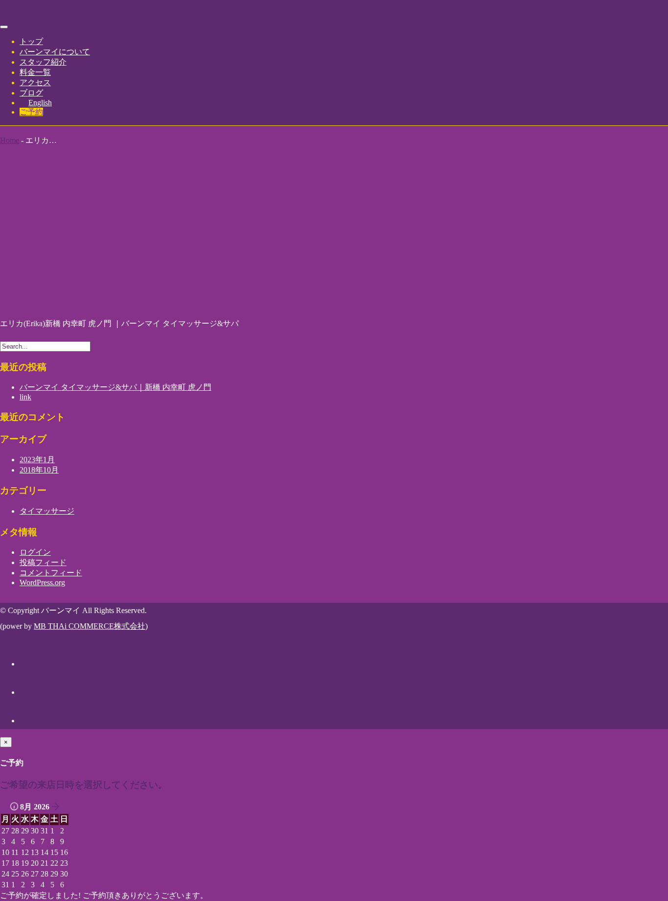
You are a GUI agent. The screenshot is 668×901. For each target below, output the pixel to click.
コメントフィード (51, 573)
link (25, 397)
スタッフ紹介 (43, 62)
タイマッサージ (47, 511)
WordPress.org (42, 582)
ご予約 (31, 112)
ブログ (31, 93)
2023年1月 (37, 459)
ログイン (35, 552)
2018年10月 (39, 470)
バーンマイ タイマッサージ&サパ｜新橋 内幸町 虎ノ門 (115, 387)
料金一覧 (35, 72)
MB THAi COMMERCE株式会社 (89, 626)
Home (9, 140)
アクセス (35, 82)
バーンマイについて (55, 51)
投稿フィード (43, 562)
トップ (31, 41)
